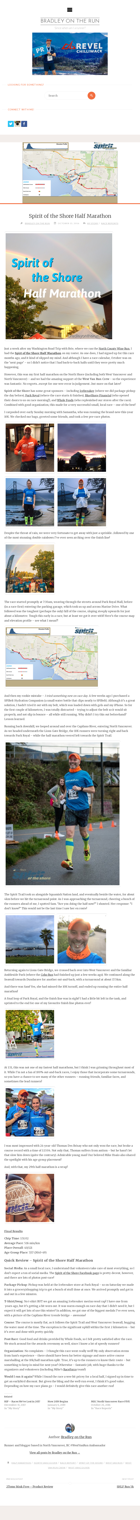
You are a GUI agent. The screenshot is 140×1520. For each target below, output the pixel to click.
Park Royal (32, 395)
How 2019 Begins (58, 1401)
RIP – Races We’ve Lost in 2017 (22, 1401)
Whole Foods (65, 400)
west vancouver (79, 1467)
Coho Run (47, 974)
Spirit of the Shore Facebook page (77, 1273)
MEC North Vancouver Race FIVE (110, 1401)
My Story (92, 223)
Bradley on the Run (70, 21)
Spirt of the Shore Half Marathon (38, 353)
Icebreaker (87, 391)
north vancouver (45, 1463)
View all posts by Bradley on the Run (55, 1452)
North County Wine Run (114, 348)
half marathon (21, 1463)
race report (68, 1463)
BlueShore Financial (98, 395)
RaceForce (70, 1369)
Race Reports (109, 223)
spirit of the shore (91, 1463)
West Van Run (114, 1463)
